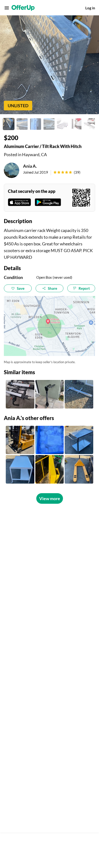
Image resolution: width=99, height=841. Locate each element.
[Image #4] (49, 124)
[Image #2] (22, 124)
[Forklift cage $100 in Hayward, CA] (49, 469)
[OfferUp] (23, 8)
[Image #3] (35, 124)
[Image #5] (62, 124)
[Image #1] (8, 124)
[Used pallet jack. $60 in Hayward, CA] (79, 469)
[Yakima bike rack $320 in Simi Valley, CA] (20, 394)
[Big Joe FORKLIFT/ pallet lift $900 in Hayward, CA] (20, 440)
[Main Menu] (7, 8)
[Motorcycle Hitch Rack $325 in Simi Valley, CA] (79, 394)
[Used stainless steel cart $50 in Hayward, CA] (79, 440)
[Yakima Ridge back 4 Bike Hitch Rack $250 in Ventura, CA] (49, 394)
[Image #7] (89, 124)
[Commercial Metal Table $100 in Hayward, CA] (20, 469)
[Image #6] (76, 124)
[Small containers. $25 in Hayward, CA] (49, 440)
